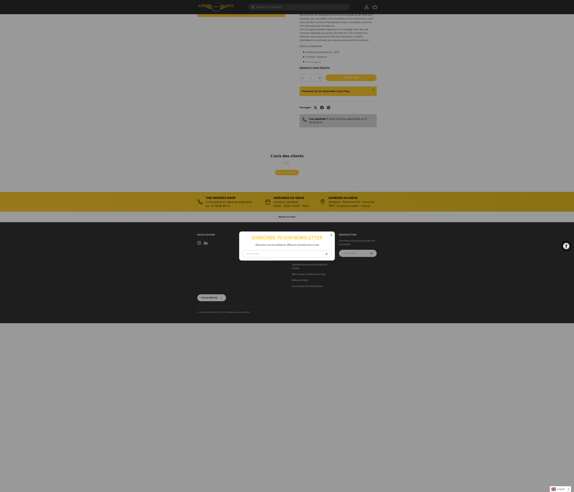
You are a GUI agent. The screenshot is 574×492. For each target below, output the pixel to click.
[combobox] (560, 489)
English (561, 489)
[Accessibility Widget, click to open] (566, 246)
